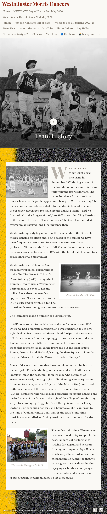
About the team (29, 28)
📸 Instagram (86, 34)
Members (51, 34)
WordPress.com (66, 510)
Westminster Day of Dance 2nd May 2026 (28, 17)
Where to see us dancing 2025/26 (74, 22)
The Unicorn (93, 496)
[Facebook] (95, 511)
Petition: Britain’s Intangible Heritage (27, 496)
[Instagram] (101, 511)
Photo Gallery (65, 28)
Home (6, 11)
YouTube (47, 28)
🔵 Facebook (68, 34)
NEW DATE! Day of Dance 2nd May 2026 (38, 11)
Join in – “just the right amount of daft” (27, 22)
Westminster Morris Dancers (35, 3)
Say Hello (83, 28)
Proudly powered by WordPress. (20, 510)
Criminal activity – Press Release (22, 34)
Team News (10, 28)
